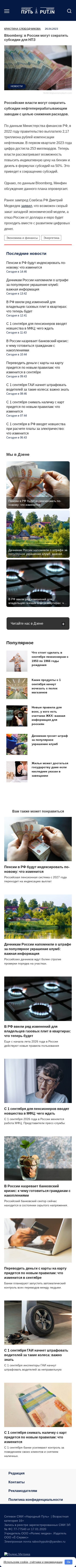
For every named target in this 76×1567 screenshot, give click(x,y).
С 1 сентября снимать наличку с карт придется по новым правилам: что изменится (35, 406)
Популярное (20, 642)
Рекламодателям (22, 1491)
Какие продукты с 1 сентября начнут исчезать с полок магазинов (46, 686)
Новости (17, 86)
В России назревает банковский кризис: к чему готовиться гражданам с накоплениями (37, 345)
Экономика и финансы (22, 237)
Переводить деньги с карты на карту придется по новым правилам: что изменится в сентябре (34, 367)
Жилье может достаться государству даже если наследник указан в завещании (50, 769)
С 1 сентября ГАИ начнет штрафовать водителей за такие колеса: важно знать (36, 1355)
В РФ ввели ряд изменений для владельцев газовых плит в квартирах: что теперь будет (36, 306)
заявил (26, 206)
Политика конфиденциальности (35, 1499)
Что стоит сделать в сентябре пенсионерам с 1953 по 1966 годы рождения (50, 659)
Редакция (16, 1473)
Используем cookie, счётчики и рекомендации (33, 1562)
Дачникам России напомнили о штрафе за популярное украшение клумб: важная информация (37, 284)
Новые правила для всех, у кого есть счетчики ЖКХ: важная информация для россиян (48, 716)
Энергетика (51, 237)
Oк (68, 1562)
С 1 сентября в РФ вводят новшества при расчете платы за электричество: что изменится (35, 428)
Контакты (16, 1482)
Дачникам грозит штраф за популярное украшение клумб (50, 740)
